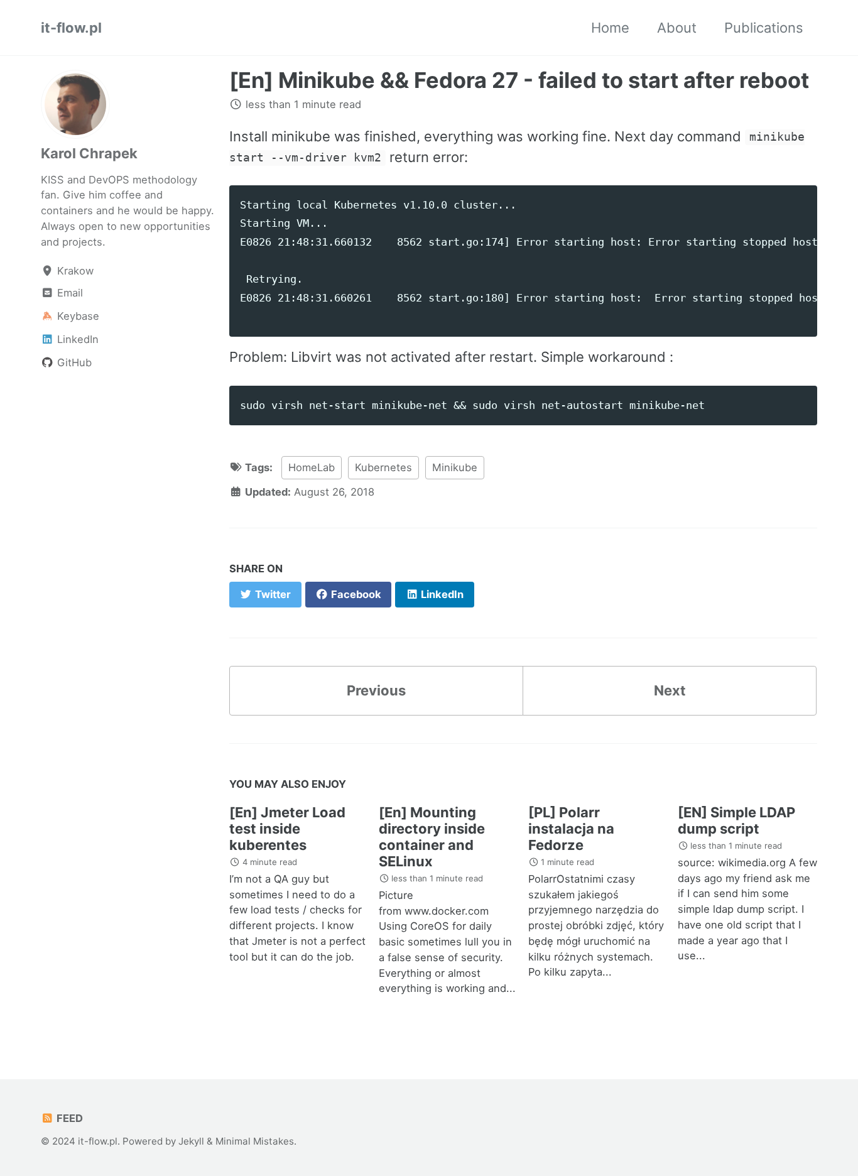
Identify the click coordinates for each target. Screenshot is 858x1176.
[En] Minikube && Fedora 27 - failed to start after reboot (519, 80)
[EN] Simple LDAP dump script (736, 820)
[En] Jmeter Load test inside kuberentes (287, 828)
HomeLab (311, 467)
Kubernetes (383, 467)
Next (670, 690)
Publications (763, 27)
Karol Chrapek (89, 153)
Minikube (454, 467)
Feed (68, 1118)
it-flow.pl (71, 27)
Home (610, 27)
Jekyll (191, 1141)
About (677, 27)
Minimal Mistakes (254, 1141)
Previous (376, 690)
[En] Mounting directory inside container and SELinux (432, 836)
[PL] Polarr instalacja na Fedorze (571, 828)
